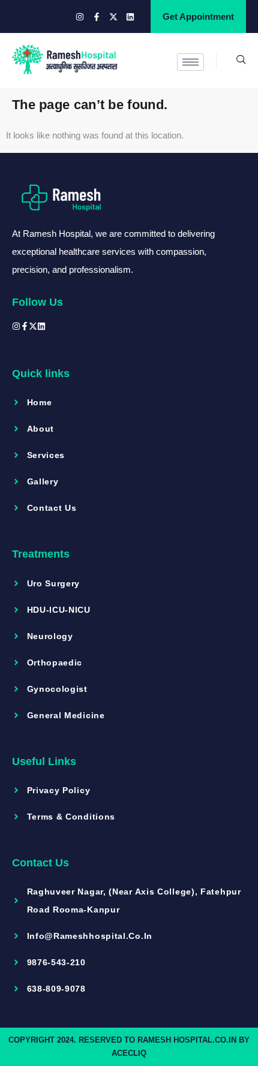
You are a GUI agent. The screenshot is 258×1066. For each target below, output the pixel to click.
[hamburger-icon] (190, 62)
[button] (231, 60)
